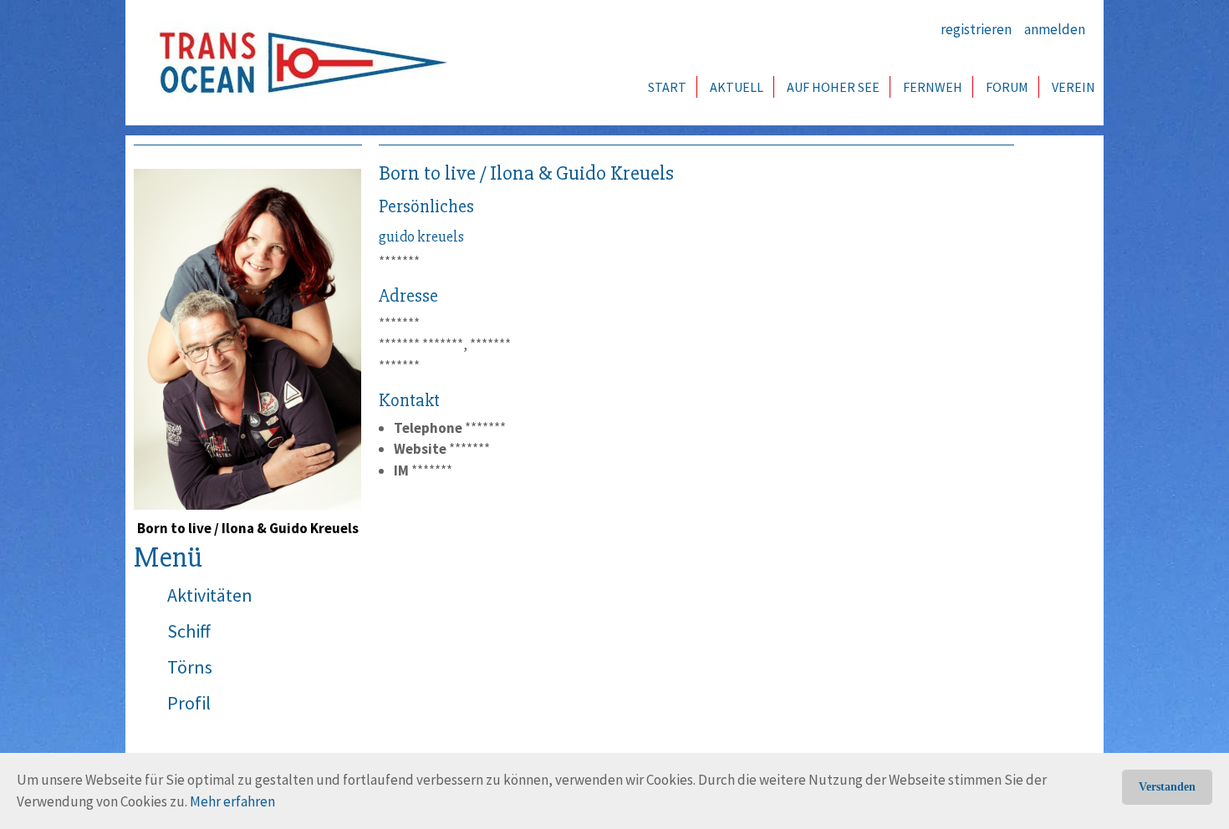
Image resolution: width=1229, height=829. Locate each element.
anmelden (1054, 29)
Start (667, 87)
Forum (1007, 87)
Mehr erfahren (232, 801)
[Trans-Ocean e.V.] (298, 63)
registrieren (976, 29)
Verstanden (1167, 787)
